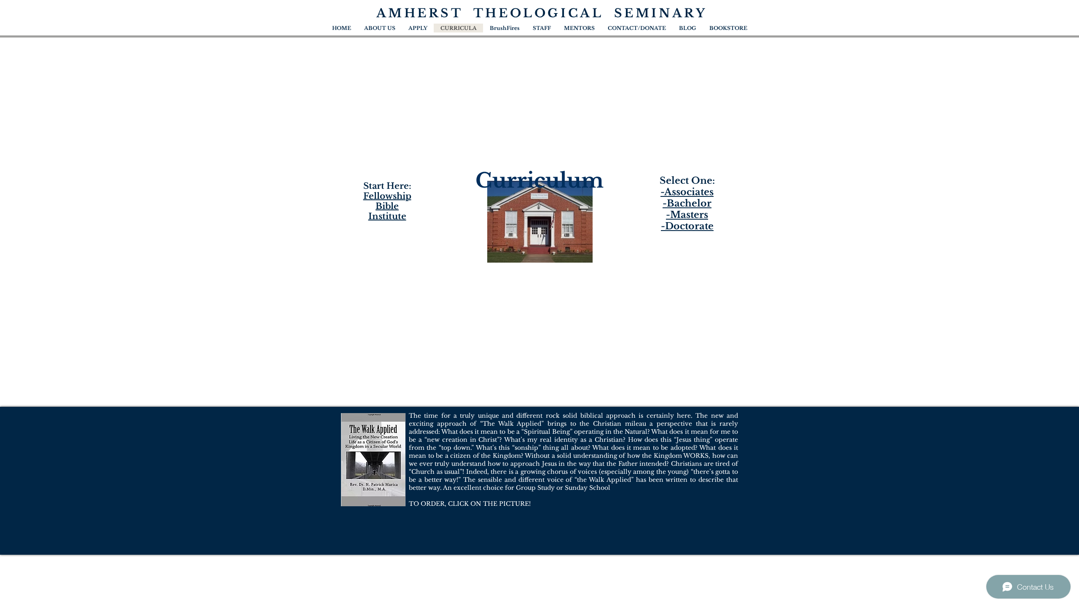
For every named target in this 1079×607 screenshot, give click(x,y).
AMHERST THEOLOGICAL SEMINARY (541, 13)
